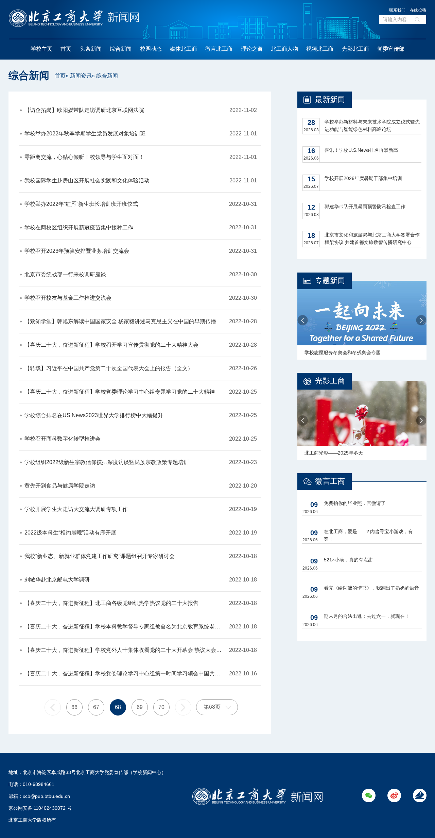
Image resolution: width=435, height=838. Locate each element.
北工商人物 (284, 49)
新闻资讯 (81, 76)
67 (96, 707)
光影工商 (330, 381)
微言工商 (330, 481)
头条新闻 (91, 49)
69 (140, 707)
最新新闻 (330, 99)
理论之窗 (252, 49)
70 (161, 707)
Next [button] (421, 320)
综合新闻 (121, 49)
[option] (362, 320)
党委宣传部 (390, 49)
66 (74, 707)
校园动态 (151, 49)
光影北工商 (355, 49)
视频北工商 (319, 49)
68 (118, 707)
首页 (65, 49)
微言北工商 (218, 49)
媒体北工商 (183, 49)
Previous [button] (302, 320)
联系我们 (397, 10)
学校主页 (41, 49)
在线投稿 (418, 10)
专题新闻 (330, 280)
